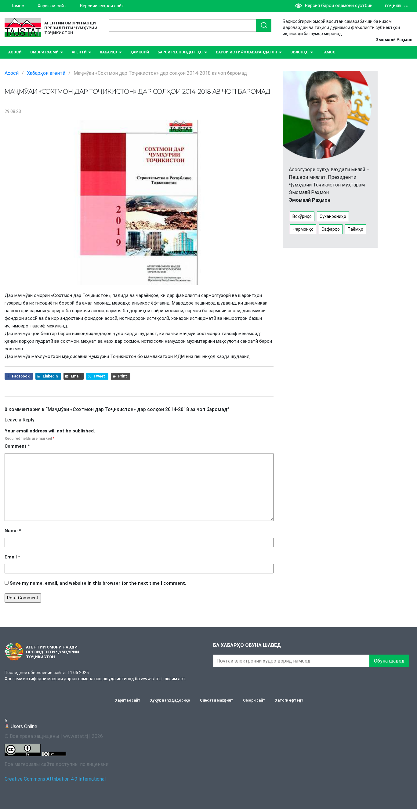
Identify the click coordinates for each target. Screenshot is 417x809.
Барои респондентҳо (180, 52)
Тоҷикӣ (392, 6)
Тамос (17, 6)
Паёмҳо (355, 229)
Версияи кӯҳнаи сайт (102, 6)
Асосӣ (15, 52)
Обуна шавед (389, 661)
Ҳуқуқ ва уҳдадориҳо (170, 700)
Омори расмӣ (44, 52)
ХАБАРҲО (108, 52)
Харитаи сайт (52, 6)
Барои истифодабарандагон (246, 52)
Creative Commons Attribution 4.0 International (55, 779)
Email (12, 557)
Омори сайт (254, 700)
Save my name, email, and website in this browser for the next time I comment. (98, 583)
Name (13, 530)
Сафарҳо (330, 229)
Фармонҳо (303, 229)
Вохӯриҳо (302, 216)
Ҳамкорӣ (139, 52)
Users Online (21, 723)
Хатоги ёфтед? (289, 700)
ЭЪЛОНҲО (299, 52)
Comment (17, 446)
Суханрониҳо (333, 216)
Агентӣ (79, 52)
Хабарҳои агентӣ (46, 73)
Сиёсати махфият (216, 700)
